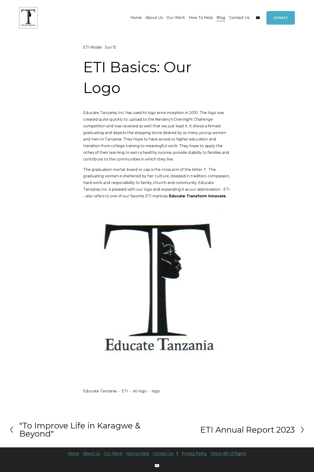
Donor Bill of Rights (228, 453)
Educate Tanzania (100, 391)
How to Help (137, 453)
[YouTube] (258, 17)
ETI (125, 391)
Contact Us (239, 17)
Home (136, 17)
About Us (154, 17)
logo (156, 391)
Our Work (175, 17)
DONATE (281, 17)
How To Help (201, 17)
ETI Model (92, 47)
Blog (221, 17)
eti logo (140, 391)
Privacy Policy (194, 453)
